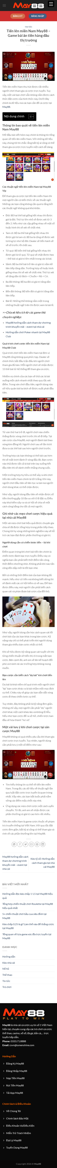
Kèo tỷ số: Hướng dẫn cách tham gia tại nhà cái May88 (43, 862)
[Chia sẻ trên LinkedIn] (42, 844)
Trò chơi (6, 986)
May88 (6, 106)
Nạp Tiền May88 (15, 1078)
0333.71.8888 (14, 1041)
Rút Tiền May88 (15, 1085)
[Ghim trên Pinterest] (37, 844)
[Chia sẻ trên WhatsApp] (14, 844)
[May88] (28, 5)
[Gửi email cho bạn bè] (31, 844)
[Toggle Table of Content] (29, 116)
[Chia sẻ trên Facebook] (19, 844)
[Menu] (4, 5)
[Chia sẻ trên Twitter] (25, 844)
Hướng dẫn (8, 956)
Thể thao (7, 974)
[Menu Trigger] (51, 4)
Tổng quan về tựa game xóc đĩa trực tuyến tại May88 (26, 936)
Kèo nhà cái (8, 962)
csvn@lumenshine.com (18, 1045)
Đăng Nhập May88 (16, 1070)
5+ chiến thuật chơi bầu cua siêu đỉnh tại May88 (24, 915)
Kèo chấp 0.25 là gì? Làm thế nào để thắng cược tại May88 (28, 926)
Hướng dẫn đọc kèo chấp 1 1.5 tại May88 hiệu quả (27, 895)
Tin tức (28, 27)
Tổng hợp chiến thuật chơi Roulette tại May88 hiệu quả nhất (27, 905)
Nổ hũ (5, 968)
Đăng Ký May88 (15, 1063)
